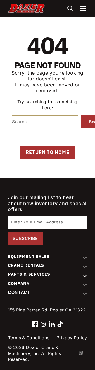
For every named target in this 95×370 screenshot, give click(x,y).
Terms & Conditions (29, 337)
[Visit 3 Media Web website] (83, 353)
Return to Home (47, 152)
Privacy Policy (71, 337)
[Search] (70, 8)
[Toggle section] (85, 258)
